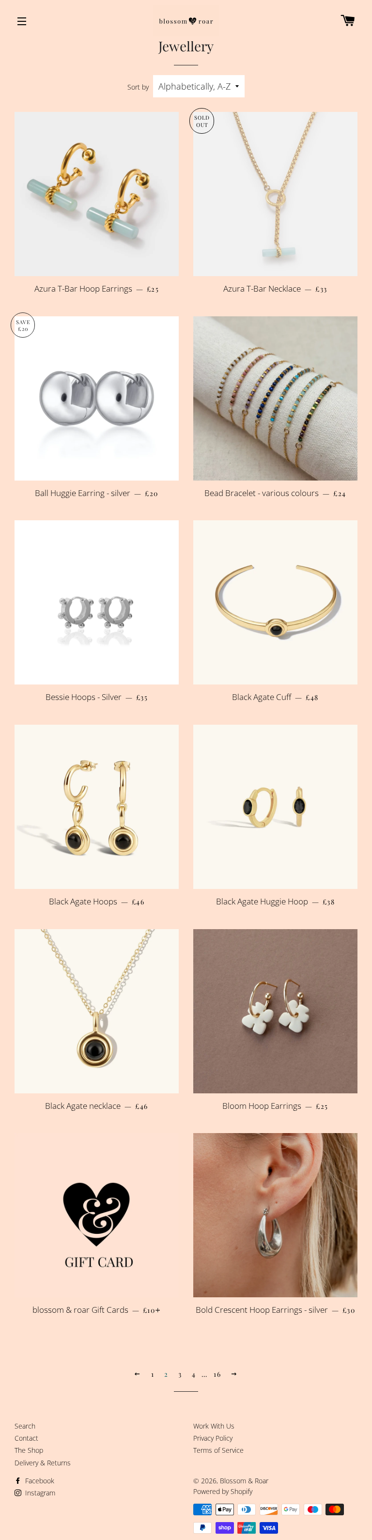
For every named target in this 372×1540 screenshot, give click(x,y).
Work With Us (213, 1426)
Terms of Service (218, 1450)
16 (217, 1374)
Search (25, 1426)
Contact (26, 1438)
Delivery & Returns (43, 1462)
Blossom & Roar (244, 1480)
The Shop (29, 1450)
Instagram (39, 1492)
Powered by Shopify (222, 1491)
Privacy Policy (212, 1438)
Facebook (38, 1480)
